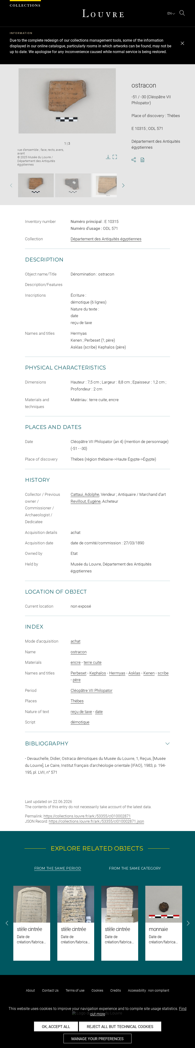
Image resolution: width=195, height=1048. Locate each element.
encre (76, 662)
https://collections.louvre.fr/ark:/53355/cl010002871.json (96, 821)
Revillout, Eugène (86, 501)
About (30, 990)
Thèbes (77, 701)
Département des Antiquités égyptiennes (106, 238)
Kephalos (97, 673)
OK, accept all (56, 1026)
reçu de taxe (81, 711)
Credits (115, 990)
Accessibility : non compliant (148, 990)
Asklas (134, 673)
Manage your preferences (97, 1039)
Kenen (149, 673)
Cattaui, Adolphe (85, 494)
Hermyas (117, 673)
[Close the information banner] (182, 43)
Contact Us (50, 990)
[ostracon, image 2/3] (73, 185)
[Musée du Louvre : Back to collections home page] (103, 13)
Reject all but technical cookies (120, 1026)
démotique (80, 722)
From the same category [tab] (135, 868)
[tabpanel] (97, 923)
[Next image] (119, 185)
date (99, 711)
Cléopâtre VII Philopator (91, 690)
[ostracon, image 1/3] (35, 185)
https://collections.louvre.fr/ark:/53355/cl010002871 (87, 816)
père (77, 679)
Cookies (97, 990)
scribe (163, 673)
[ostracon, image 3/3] (108, 185)
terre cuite (93, 662)
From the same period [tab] (57, 868)
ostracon (79, 651)
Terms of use (75, 990)
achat (75, 641)
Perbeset (78, 673)
